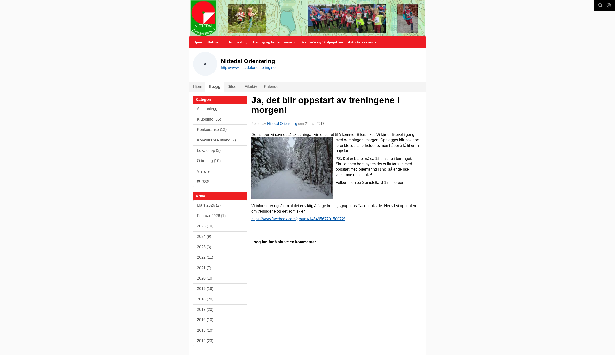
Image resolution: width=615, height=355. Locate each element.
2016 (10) (205, 320)
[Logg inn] (608, 5)
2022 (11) (205, 257)
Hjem (198, 42)
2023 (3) (204, 247)
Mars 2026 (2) (209, 205)
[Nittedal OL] (307, 18)
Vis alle (203, 171)
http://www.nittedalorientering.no (248, 68)
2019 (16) (205, 289)
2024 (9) (204, 236)
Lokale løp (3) (209, 150)
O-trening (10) (209, 161)
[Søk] (600, 5)
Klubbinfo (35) (209, 119)
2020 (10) (205, 278)
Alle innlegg (207, 109)
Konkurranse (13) (212, 130)
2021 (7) (204, 268)
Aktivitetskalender (363, 42)
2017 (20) (205, 309)
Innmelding (238, 42)
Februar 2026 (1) (211, 216)
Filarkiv (251, 87)
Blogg (215, 86)
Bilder (233, 87)
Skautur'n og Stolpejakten (322, 42)
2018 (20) (205, 299)
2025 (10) (205, 226)
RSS (204, 182)
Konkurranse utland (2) (216, 140)
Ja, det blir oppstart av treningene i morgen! (325, 105)
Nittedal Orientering (282, 124)
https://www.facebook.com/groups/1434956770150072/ (298, 219)
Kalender (272, 87)
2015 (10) (205, 330)
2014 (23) (205, 341)
